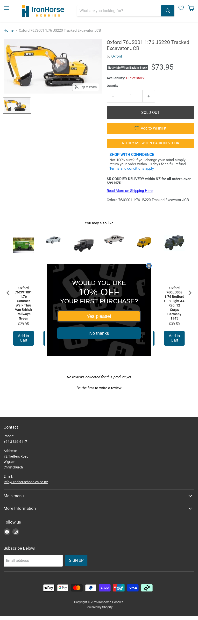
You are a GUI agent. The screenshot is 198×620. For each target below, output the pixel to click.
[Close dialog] (149, 265)
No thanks (99, 333)
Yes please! (99, 316)
